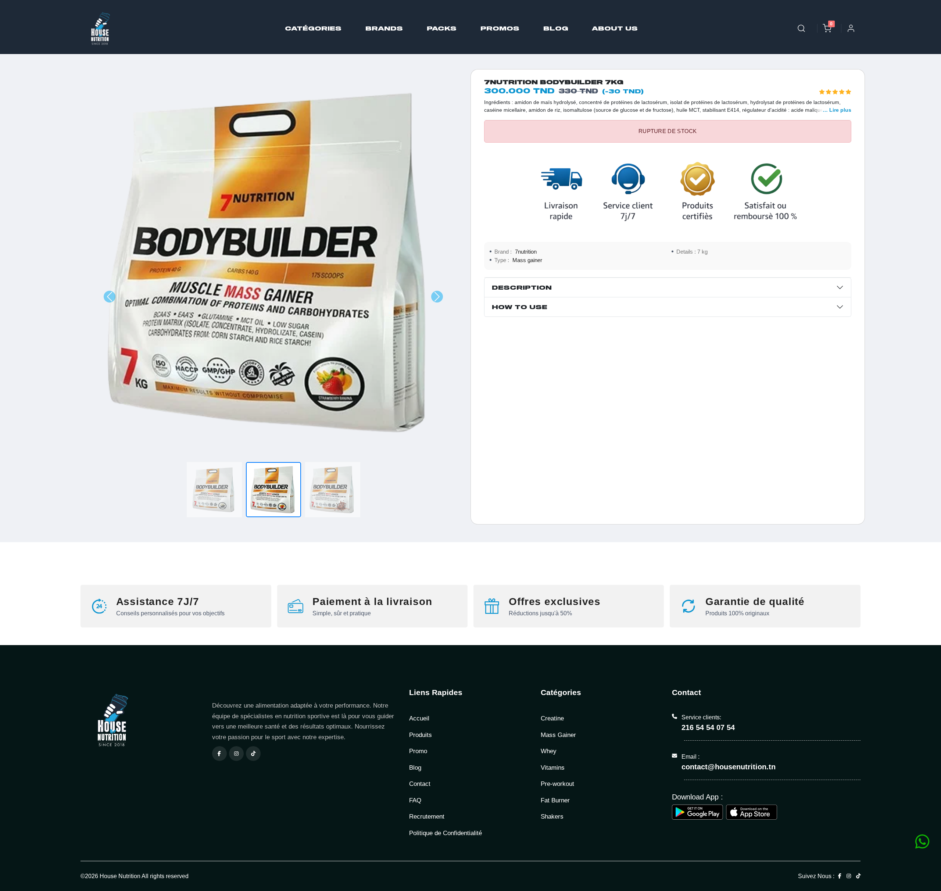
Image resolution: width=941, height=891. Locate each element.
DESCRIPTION (522, 287)
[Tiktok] (253, 753)
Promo (418, 751)
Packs (442, 28)
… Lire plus (837, 110)
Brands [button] (384, 28)
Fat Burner (555, 800)
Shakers (552, 816)
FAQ (415, 800)
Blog (555, 28)
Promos (499, 28)
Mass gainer (527, 260)
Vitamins (553, 767)
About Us (615, 28)
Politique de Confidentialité (445, 833)
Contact (419, 783)
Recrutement (426, 816)
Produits (420, 734)
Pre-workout (557, 783)
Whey (549, 751)
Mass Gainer (558, 734)
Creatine (552, 718)
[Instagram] (236, 753)
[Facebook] (219, 753)
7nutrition (526, 251)
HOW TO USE (519, 306)
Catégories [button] (313, 28)
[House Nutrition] (141, 720)
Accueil (419, 718)
